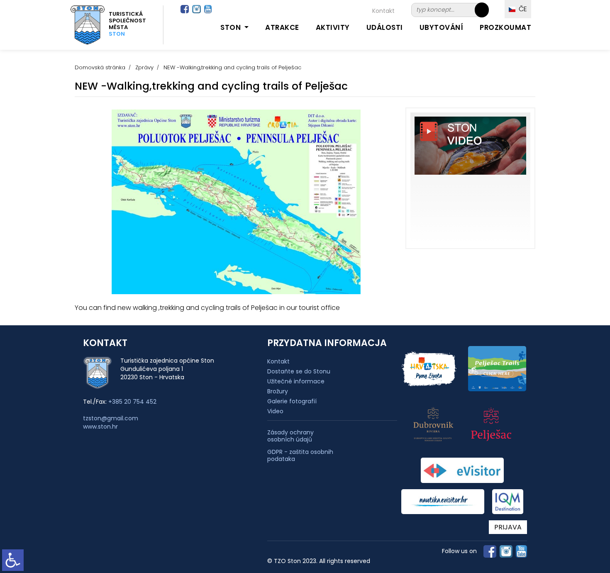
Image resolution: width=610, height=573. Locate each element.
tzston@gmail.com (110, 418)
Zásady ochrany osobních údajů (290, 436)
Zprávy (144, 67)
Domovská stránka (100, 67)
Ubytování (442, 27)
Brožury (277, 391)
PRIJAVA (508, 527)
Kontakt (383, 11)
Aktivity (333, 27)
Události (384, 27)
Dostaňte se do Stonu (298, 371)
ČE (521, 9)
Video (275, 411)
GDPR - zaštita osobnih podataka (300, 456)
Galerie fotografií (292, 401)
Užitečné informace (296, 381)
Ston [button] (231, 27)
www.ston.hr (100, 426)
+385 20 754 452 (132, 401)
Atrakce (282, 27)
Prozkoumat (505, 27)
